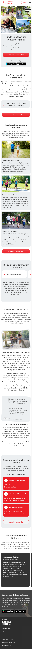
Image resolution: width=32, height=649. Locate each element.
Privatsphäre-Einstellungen (8, 642)
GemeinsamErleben (8, 134)
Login (24, 2)
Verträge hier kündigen (7, 639)
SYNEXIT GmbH (7, 628)
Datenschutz (5, 637)
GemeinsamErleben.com (14, 542)
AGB (3, 634)
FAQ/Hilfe (4, 631)
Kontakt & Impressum (7, 645)
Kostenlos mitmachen (16, 55)
